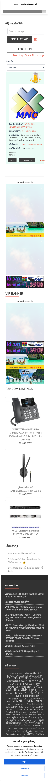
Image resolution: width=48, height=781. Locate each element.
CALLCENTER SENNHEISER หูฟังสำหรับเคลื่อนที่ (25, 680)
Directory (18, 55)
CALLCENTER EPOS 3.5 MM (29, 676)
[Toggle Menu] (43, 11)
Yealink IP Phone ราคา (16, 712)
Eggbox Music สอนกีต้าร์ (17, 602)
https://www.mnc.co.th (32, 144)
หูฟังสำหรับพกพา (33, 722)
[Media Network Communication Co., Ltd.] (27, 103)
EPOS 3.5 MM (35, 681)
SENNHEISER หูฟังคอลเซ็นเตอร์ (15, 704)
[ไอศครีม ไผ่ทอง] (25, 203)
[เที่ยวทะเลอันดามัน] (25, 229)
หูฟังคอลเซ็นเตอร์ (25, 487)
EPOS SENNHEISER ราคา (24, 688)
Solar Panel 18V (36, 707)
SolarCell (40, 704)
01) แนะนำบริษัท (29, 131)
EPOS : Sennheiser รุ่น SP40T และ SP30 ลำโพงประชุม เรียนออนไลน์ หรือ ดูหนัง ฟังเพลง (25, 628)
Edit (12, 160)
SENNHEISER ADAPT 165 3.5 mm (25, 491)
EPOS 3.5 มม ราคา (31, 684)
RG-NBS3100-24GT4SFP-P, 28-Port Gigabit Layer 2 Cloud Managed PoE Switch (23, 617)
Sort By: (9, 61)
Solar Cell (31, 704)
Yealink (10, 709)
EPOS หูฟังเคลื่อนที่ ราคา (29, 692)
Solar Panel (24, 707)
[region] (24, 759)
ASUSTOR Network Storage (25, 530)
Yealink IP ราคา (36, 712)
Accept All (24, 762)
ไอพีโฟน (28, 734)
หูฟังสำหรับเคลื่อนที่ (13, 726)
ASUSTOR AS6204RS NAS (25, 534)
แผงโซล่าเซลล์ (37, 726)
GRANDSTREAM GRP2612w (25, 429)
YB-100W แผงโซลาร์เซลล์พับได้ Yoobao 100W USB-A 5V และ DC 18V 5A (24, 608)
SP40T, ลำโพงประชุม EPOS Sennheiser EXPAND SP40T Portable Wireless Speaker (24, 638)
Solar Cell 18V (11, 707)
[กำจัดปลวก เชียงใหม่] (25, 256)
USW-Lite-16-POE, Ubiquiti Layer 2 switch (23, 652)
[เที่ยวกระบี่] (25, 376)
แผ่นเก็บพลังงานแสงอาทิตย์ (32, 731)
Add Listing (25, 49)
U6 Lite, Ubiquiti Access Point (20, 646)
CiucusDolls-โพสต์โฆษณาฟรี (25, 4)
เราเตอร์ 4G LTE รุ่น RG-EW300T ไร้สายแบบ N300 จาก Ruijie (25, 595)
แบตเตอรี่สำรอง (25, 726)
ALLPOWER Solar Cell (16, 673)
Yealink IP (20, 709)
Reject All (24, 775)
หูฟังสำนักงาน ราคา (27, 720)
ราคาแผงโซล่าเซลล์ (29, 715)
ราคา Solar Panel (13, 715)
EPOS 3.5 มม (15, 684)
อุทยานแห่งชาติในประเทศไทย (21, 553)
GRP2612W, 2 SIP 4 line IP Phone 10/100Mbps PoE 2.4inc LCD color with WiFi (25, 436)
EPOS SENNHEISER (19, 686)
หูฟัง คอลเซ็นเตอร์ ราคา (24, 717)
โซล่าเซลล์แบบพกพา (14, 734)
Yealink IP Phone (35, 709)
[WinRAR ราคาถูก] (25, 281)
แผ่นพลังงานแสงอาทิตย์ (27, 728)
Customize (24, 769)
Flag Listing (27, 160)
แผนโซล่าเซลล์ (12, 728)
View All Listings (34, 55)
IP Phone (16, 695)
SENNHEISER (31, 695)
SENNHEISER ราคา (27, 701)
